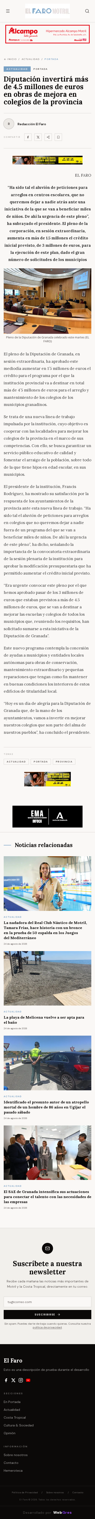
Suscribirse (45, 1314)
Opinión (9, 1433)
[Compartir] (48, 137)
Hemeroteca (13, 1470)
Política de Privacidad (25, 1492)
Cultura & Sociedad (19, 1425)
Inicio (12, 59)
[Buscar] (87, 11)
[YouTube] (28, 1380)
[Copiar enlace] (58, 137)
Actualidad (12, 1410)
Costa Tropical (15, 1417)
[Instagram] (20, 1380)
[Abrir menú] (8, 11)
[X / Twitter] (13, 1380)
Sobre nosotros (16, 1455)
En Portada (12, 1402)
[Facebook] (28, 137)
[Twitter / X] (38, 137)
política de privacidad (47, 1327)
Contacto (11, 1463)
